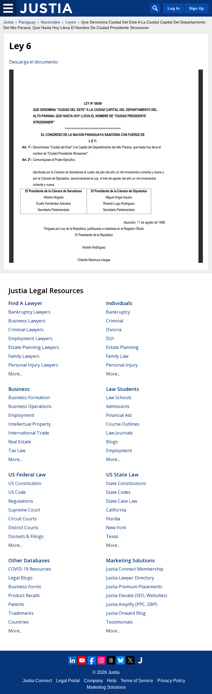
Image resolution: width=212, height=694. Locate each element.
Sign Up (196, 8)
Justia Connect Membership (134, 569)
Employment (21, 415)
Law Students (122, 389)
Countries (18, 622)
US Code (17, 492)
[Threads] (111, 660)
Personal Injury (122, 365)
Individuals (119, 303)
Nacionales (50, 22)
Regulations (20, 501)
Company (93, 680)
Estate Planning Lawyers (33, 347)
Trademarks (21, 613)
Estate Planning (122, 347)
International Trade (28, 433)
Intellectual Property (29, 424)
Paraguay (27, 22)
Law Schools (118, 397)
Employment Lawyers (30, 338)
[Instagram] (101, 660)
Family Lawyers (23, 356)
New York (116, 528)
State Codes (118, 492)
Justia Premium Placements (134, 587)
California (116, 510)
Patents (16, 604)
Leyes (70, 22)
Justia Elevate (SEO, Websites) (136, 595)
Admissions (117, 406)
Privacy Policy (171, 680)
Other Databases (29, 560)
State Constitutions (126, 483)
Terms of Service (137, 680)
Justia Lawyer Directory (130, 578)
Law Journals (119, 433)
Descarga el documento (33, 62)
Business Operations (30, 406)
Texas (112, 536)
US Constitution (24, 483)
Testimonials (119, 622)
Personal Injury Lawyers (33, 365)
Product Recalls (24, 595)
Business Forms (24, 587)
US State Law (122, 474)
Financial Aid (118, 415)
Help (111, 680)
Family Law (117, 356)
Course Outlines (122, 424)
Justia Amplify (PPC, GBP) (131, 604)
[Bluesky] (120, 660)
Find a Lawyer (25, 303)
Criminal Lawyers (26, 330)
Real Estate (19, 442)
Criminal (114, 321)
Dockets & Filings (26, 536)
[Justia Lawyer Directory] (140, 660)
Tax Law (16, 450)
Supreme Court (24, 510)
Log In (174, 8)
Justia (8, 22)
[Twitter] (130, 660)
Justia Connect (37, 680)
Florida (113, 519)
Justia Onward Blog (126, 613)
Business (19, 389)
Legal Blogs (20, 578)
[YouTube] (82, 660)
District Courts (23, 528)
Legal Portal (68, 680)
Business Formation (29, 397)
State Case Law (121, 501)
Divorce (114, 330)
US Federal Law (27, 474)
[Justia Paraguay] (46, 8)
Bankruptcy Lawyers (29, 312)
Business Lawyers (26, 321)
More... (15, 374)
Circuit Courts (22, 519)
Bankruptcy (118, 312)
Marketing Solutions (130, 560)
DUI (110, 338)
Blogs (112, 442)
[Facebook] (92, 660)
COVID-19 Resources (29, 569)
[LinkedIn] (72, 660)
